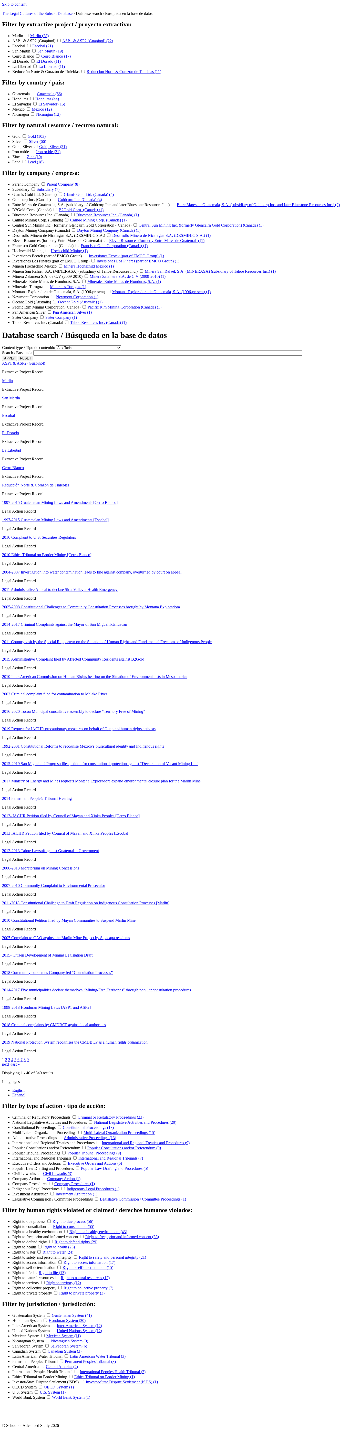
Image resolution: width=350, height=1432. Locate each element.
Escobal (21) (42, 46)
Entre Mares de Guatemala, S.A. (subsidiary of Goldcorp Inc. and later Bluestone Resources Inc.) (91, 205)
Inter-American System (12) (79, 1325)
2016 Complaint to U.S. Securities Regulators (39, 537)
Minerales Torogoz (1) (68, 286)
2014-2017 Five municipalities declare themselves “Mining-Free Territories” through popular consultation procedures (96, 990)
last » (15, 1064)
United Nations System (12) (79, 1331)
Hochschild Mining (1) (69, 251)
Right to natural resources (33, 1278)
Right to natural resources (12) (85, 1278)
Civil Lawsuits (24, 1173)
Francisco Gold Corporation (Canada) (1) (114, 245)
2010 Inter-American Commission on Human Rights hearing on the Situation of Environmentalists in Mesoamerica (94, 676)
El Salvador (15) (51, 104)
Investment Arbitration (30, 1194)
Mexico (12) (42, 109)
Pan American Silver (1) (72, 312)
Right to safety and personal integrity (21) (112, 1257)
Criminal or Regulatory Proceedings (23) (110, 1117)
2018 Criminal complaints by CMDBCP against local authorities (54, 1025)
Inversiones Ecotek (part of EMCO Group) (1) (126, 256)
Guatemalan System (29, 1315)
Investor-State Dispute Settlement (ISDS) (46, 1382)
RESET (25, 358)
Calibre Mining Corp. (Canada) (38, 220)
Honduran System (27, 1320)
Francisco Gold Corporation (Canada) (43, 245)
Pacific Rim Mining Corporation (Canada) (46, 307)
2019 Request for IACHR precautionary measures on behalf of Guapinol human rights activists (79, 729)
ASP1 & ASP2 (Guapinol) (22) (87, 41)
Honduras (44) (47, 99)
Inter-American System (31, 1325)
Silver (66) (37, 141)
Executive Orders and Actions (37, 1163)
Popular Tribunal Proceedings (36, 1153)
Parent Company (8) (63, 184)
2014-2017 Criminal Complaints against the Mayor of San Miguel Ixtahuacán (64, 624)
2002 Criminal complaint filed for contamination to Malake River (54, 694)
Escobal (19, 46)
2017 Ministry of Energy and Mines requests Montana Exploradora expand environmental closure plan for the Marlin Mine (101, 781)
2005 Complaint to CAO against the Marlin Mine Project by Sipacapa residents (66, 938)
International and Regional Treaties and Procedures (54, 1143)
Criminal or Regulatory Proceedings (41, 1117)
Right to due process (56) (73, 1221)
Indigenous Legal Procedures (36, 1189)
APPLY (9, 358)
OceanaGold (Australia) (32, 302)
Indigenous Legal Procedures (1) (93, 1189)
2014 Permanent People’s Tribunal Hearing (37, 798)
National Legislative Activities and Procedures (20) (135, 1122)
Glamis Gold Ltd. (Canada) (35, 194)
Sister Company (25, 317)
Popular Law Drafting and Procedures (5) (114, 1168)
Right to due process (29, 1221)
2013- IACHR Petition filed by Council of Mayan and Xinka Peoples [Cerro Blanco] (71, 816)
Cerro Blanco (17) (56, 56)
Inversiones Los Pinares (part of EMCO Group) (51, 261)
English (18, 1090)
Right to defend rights (30, 1242)
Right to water (24, 1252)
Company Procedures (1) (74, 1184)
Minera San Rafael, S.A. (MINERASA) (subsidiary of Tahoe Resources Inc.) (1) (210, 271)
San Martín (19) (50, 51)
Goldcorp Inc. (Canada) (32, 199)
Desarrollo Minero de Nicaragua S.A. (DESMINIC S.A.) (59, 235)
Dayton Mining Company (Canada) (41, 230)
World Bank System (29, 1397)
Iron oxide (21, 152)
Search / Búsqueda (17, 353)
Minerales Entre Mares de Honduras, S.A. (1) (124, 281)
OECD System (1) (59, 1387)
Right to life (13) (52, 1272)
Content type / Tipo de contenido (28, 347)
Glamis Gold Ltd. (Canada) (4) (89, 194)
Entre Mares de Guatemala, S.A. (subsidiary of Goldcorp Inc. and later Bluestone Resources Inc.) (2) (258, 205)
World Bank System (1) (71, 1397)
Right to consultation (29, 1226)
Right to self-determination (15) (88, 1267)
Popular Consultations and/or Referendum (46, 1148)
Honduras (20, 99)
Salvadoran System (28, 1346)
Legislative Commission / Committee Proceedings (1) (143, 1199)
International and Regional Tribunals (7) (110, 1158)
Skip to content (14, 4)
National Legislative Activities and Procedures (50, 1122)
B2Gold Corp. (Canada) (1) (81, 210)
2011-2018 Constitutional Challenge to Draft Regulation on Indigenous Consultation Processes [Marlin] (85, 903)
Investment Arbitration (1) (76, 1194)
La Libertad (22, 66)
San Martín (21, 51)
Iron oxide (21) (48, 152)
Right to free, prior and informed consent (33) (122, 1237)
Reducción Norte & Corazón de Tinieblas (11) (124, 71)
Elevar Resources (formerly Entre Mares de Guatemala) (57, 240)
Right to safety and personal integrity (42, 1257)
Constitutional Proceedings (34, 1127)
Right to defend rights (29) (76, 1242)
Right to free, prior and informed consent (45, 1237)
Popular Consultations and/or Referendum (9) (124, 1148)
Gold (17, 136)
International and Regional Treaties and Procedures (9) (146, 1143)
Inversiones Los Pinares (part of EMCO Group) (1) (138, 261)
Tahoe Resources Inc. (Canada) (38, 322)
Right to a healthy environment (37, 1231)
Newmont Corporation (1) (77, 297)
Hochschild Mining (28, 251)
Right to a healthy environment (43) (98, 1231)
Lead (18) (36, 162)
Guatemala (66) (49, 94)
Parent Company (26, 184)
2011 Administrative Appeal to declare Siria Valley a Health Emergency (60, 589)
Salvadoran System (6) (68, 1346)
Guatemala (21, 94)
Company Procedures (30, 1184)
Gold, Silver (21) (53, 146)
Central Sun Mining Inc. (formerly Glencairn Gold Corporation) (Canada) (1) (201, 225)
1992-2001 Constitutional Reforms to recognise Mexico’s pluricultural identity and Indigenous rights (83, 746)
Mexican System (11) (63, 1336)
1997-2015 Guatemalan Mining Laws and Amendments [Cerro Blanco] (60, 502)
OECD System (25, 1387)
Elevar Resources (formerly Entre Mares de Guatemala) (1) (156, 240)
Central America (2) (62, 1366)
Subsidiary (21, 189)
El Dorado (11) (48, 61)
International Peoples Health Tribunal (43, 1372)
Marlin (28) (39, 36)
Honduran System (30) (67, 1320)
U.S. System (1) (53, 1392)
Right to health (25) (59, 1247)
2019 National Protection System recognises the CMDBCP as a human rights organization (75, 1042)
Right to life (22, 1272)
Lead (17, 162)
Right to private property (32, 1293)
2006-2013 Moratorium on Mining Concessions (40, 868)
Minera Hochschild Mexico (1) (89, 266)
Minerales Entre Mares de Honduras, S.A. (46, 281)
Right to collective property (34, 1288)
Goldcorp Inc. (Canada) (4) (80, 199)
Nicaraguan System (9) (69, 1341)
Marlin (18, 36)
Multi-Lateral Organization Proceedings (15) (119, 1132)
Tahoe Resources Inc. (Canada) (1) (98, 322)
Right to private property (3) (82, 1293)
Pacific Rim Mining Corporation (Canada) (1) (124, 307)
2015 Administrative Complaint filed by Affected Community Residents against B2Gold (73, 659)
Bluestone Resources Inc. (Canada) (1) (107, 215)
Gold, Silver (22, 146)
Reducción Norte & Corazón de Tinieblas (46, 71)
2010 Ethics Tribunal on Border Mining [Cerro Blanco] (46, 555)
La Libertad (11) (51, 66)
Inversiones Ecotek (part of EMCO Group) (47, 256)
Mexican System (26, 1336)
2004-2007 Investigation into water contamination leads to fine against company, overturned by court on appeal (91, 572)
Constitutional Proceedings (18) (88, 1127)
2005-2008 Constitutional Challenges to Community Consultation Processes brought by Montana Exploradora (91, 607)
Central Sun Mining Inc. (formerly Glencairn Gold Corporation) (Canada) (72, 225)
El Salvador (22, 104)
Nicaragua (21, 114)
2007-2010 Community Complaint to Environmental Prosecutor (53, 885)
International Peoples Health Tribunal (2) (113, 1372)
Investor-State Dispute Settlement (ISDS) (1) (122, 1382)
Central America (26, 1366)
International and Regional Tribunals (42, 1158)
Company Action (26, 1178)
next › (6, 1064)
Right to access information (34, 1262)
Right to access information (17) (89, 1262)
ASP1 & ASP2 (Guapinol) (34, 41)
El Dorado (21, 61)
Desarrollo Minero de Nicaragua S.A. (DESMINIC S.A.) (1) (161, 235)
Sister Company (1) (61, 317)
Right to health (24, 1247)
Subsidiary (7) (48, 189)
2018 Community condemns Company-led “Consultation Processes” (57, 972)
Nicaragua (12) (48, 114)
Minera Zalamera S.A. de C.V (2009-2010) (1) (128, 276)
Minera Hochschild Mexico (35, 266)
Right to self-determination (34, 1267)
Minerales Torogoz (28, 286)
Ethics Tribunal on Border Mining (40, 1377)
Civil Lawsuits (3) (57, 1173)
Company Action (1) (63, 1178)
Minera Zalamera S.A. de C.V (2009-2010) (48, 276)
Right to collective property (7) (88, 1288)
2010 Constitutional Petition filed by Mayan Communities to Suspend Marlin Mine (69, 920)
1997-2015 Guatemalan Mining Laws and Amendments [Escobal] (55, 520)
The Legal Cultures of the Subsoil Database (37, 13)
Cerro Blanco (23, 56)
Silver (17, 141)
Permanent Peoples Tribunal (35, 1361)
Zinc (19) (34, 157)
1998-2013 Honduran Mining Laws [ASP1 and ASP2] (46, 1007)
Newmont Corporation (31, 297)
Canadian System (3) (64, 1351)
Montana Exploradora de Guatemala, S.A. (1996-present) (59, 292)
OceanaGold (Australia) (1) (80, 302)
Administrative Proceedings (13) (90, 1138)
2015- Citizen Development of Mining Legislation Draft (47, 955)
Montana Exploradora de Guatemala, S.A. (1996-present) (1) (161, 292)
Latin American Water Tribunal (38, 1356)
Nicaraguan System (28, 1341)
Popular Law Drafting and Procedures (43, 1168)
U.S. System (23, 1392)
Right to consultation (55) (73, 1226)
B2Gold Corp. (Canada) (32, 210)
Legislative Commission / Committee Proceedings (53, 1199)
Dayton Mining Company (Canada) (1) (108, 230)
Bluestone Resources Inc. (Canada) (41, 215)
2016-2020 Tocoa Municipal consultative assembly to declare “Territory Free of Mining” (73, 711)
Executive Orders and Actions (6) (95, 1163)
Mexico (19, 109)
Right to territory (26, 1283)
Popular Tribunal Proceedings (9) (94, 1153)
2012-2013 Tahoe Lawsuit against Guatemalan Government (50, 850)
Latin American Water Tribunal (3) (98, 1356)
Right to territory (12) (63, 1283)
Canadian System (27, 1351)
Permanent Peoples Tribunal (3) (90, 1361)
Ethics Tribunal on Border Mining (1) (104, 1377)
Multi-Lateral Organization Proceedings (44, 1132)
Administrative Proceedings (35, 1138)
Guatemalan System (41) (72, 1315)
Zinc (16, 157)
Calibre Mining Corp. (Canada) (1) (98, 220)
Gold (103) (37, 136)
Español (18, 1095)
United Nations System (31, 1331)
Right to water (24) (58, 1252)
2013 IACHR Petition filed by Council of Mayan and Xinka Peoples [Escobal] (65, 833)
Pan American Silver (29, 312)
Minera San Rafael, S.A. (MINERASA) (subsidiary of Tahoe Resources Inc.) (75, 271)
